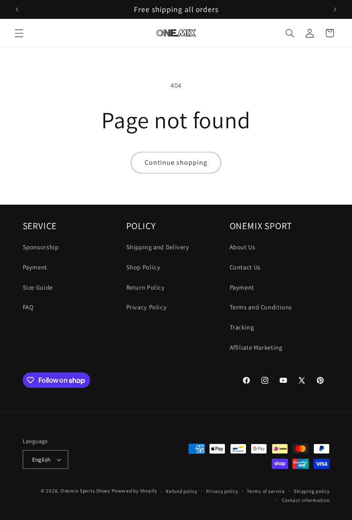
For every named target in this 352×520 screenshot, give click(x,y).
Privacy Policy (146, 307)
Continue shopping (176, 162)
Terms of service (266, 491)
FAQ (28, 307)
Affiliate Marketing (256, 347)
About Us (242, 247)
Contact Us (245, 267)
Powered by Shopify (134, 490)
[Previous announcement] (17, 9)
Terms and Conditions (261, 307)
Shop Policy (143, 267)
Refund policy (181, 491)
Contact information (306, 500)
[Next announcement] (334, 9)
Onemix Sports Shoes (85, 490)
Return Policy (145, 287)
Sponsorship (41, 247)
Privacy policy (222, 491)
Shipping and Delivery (157, 247)
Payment (35, 267)
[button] (19, 33)
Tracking (242, 327)
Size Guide (38, 287)
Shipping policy (311, 491)
